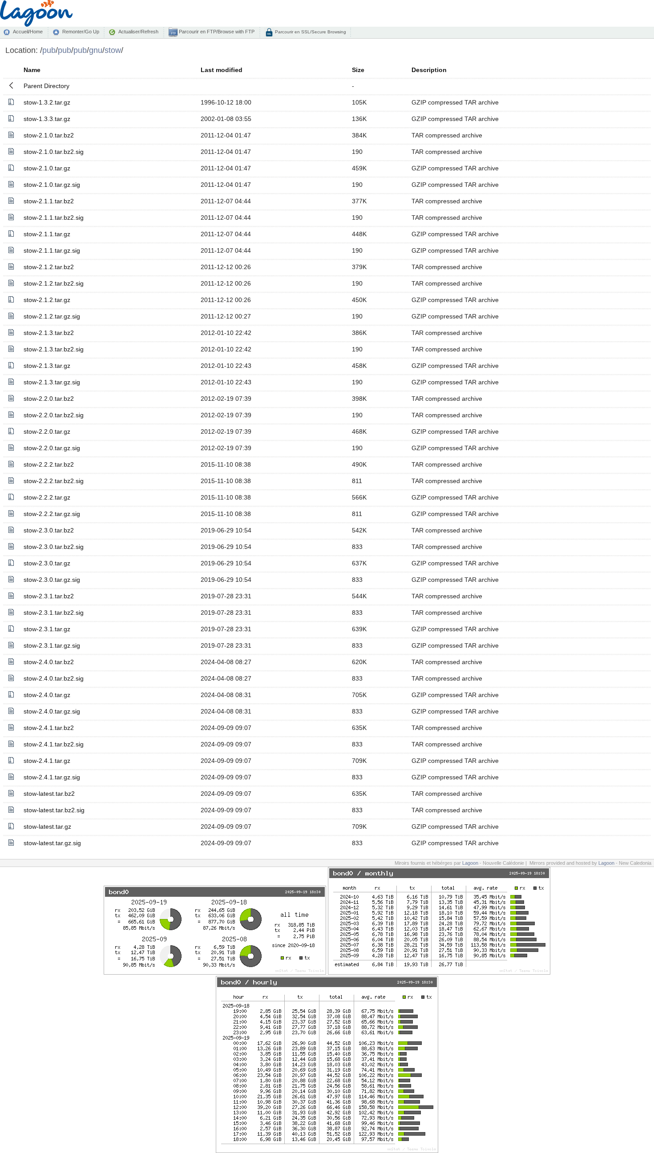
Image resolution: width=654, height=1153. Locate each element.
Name (32, 69)
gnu (95, 50)
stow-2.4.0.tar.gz (47, 694)
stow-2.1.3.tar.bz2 (49, 332)
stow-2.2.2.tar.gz (47, 497)
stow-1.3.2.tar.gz (47, 102)
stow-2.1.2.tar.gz (47, 299)
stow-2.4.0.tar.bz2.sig (54, 678)
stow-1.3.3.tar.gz (47, 118)
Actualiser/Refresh (138, 31)
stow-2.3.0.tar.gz (47, 563)
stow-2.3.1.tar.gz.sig (52, 645)
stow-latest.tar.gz (47, 826)
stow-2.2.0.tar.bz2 (49, 398)
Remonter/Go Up (80, 31)
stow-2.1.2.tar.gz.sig (52, 316)
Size (358, 69)
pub (49, 50)
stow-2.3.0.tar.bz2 (49, 530)
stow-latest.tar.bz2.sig (54, 810)
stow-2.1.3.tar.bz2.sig (54, 349)
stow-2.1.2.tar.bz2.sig (54, 283)
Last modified (221, 69)
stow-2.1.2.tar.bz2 (49, 266)
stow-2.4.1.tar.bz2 (49, 727)
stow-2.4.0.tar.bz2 (49, 661)
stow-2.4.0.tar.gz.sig (52, 711)
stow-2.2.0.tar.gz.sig (52, 448)
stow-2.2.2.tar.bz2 (49, 464)
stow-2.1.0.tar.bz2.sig (54, 151)
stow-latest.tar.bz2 (49, 793)
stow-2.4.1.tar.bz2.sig (54, 744)
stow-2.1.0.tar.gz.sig (52, 184)
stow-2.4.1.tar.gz (47, 760)
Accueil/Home (28, 31)
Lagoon (470, 863)
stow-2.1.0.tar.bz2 (49, 135)
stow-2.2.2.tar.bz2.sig (54, 480)
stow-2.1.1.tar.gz (47, 234)
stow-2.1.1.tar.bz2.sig (54, 217)
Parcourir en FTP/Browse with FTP (216, 31)
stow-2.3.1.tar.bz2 (49, 596)
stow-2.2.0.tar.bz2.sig (54, 415)
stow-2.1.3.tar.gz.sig (52, 382)
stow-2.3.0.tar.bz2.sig (54, 546)
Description (429, 69)
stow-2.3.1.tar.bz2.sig (54, 612)
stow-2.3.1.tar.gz (47, 629)
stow (113, 50)
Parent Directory (46, 85)
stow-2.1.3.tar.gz (47, 365)
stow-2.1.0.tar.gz (47, 168)
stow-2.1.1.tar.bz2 (49, 201)
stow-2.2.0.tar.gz (47, 431)
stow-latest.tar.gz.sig (52, 843)
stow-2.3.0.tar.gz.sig (52, 579)
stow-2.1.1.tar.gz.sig (52, 250)
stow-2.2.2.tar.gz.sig (52, 513)
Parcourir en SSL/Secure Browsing (310, 31)
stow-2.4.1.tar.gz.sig (52, 777)
